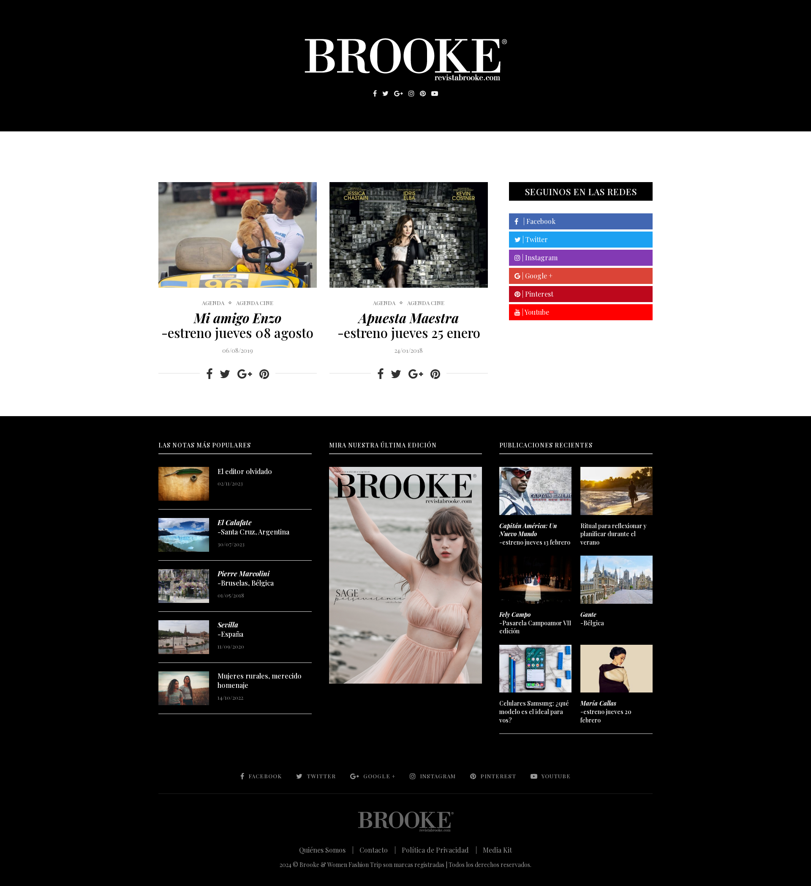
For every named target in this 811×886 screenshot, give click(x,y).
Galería (369, 144)
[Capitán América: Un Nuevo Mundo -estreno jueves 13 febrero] (535, 491)
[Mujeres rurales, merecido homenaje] (183, 688)
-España (230, 629)
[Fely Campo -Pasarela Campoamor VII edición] (535, 580)
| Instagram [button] (539, 257)
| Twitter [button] (534, 239)
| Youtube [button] (534, 312)
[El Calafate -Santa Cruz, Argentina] (183, 535)
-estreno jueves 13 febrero (534, 534)
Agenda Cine (254, 303)
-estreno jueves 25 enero (408, 325)
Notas (329, 144)
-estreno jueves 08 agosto (237, 325)
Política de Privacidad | (439, 849)
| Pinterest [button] (536, 293)
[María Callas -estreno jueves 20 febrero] (616, 669)
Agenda (213, 303)
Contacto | (377, 849)
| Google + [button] (536, 275)
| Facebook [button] (536, 221)
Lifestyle (220, 144)
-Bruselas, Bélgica (246, 578)
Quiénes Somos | (326, 849)
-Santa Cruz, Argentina (253, 527)
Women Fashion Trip (485, 144)
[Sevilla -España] (183, 637)
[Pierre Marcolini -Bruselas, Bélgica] (183, 586)
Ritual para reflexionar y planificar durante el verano (613, 534)
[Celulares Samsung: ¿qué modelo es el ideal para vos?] (535, 669)
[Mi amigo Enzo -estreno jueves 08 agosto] (237, 235)
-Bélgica (592, 619)
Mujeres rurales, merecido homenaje (260, 680)
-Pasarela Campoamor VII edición (535, 623)
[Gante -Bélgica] (616, 580)
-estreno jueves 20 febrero (605, 711)
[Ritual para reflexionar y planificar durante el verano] (616, 491)
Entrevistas (279, 144)
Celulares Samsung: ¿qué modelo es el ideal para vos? (534, 711)
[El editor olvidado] (183, 484)
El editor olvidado (245, 471)
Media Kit (497, 849)
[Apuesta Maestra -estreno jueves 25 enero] (408, 235)
